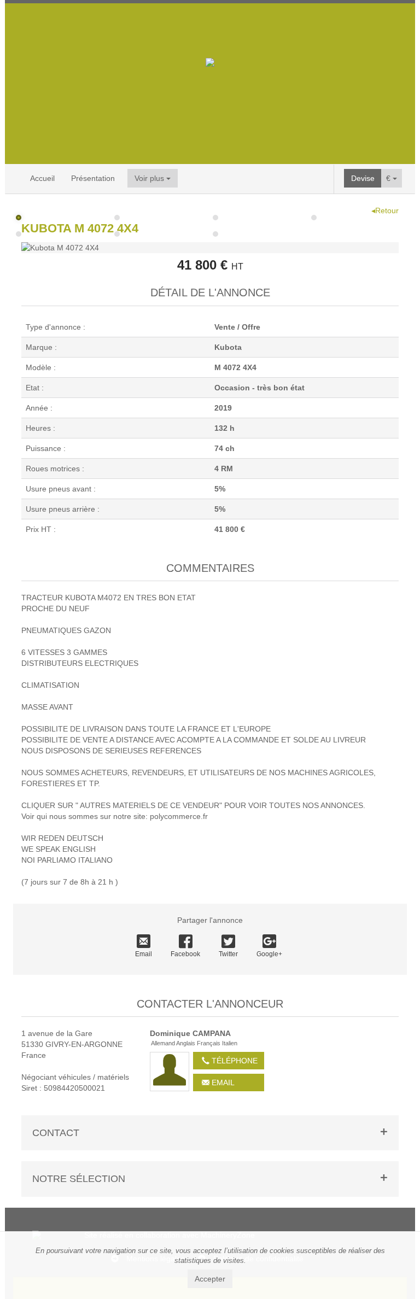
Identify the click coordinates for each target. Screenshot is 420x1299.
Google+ (269, 954)
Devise (363, 178)
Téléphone (233, 1060)
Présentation (93, 178)
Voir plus (150, 178)
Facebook (185, 954)
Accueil (42, 178)
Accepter (210, 1278)
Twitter (228, 954)
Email (143, 954)
